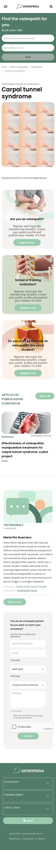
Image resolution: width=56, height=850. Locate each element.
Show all (45, 396)
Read (4, 460)
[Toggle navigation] (5, 6)
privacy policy (37, 715)
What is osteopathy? (19, 67)
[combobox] (28, 669)
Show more (14, 602)
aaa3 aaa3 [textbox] (17, 669)
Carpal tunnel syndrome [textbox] (25, 684)
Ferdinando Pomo (27, 590)
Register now (27, 242)
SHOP (29, 820)
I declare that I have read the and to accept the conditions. (28, 716)
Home (4, 67)
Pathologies (37, 67)
